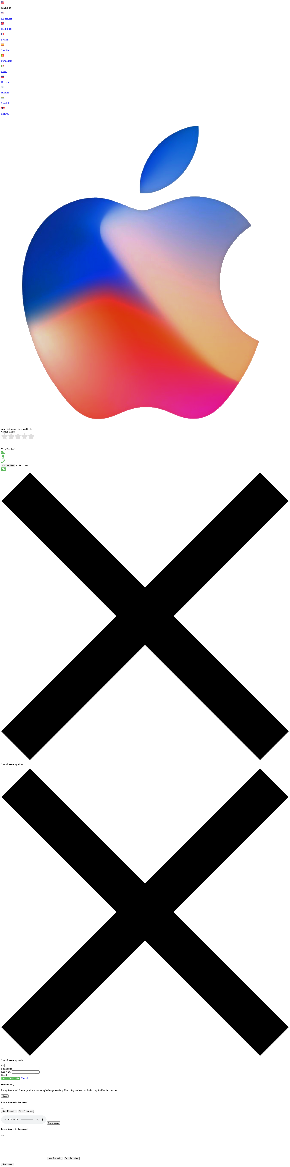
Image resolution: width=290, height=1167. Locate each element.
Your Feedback (8, 449)
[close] (2, 1135)
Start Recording (9, 1111)
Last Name (6, 1072)
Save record (53, 1123)
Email (4, 1075)
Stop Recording (25, 1111)
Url (2, 1065)
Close (4, 1096)
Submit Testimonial (10, 1078)
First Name (6, 1068)
